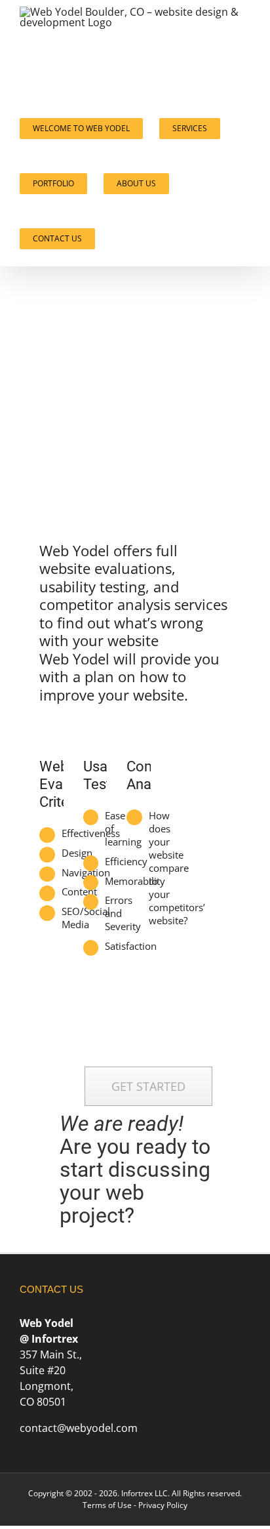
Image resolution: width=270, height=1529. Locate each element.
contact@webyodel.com (79, 1428)
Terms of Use (107, 1505)
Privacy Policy (162, 1505)
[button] (115, 238)
